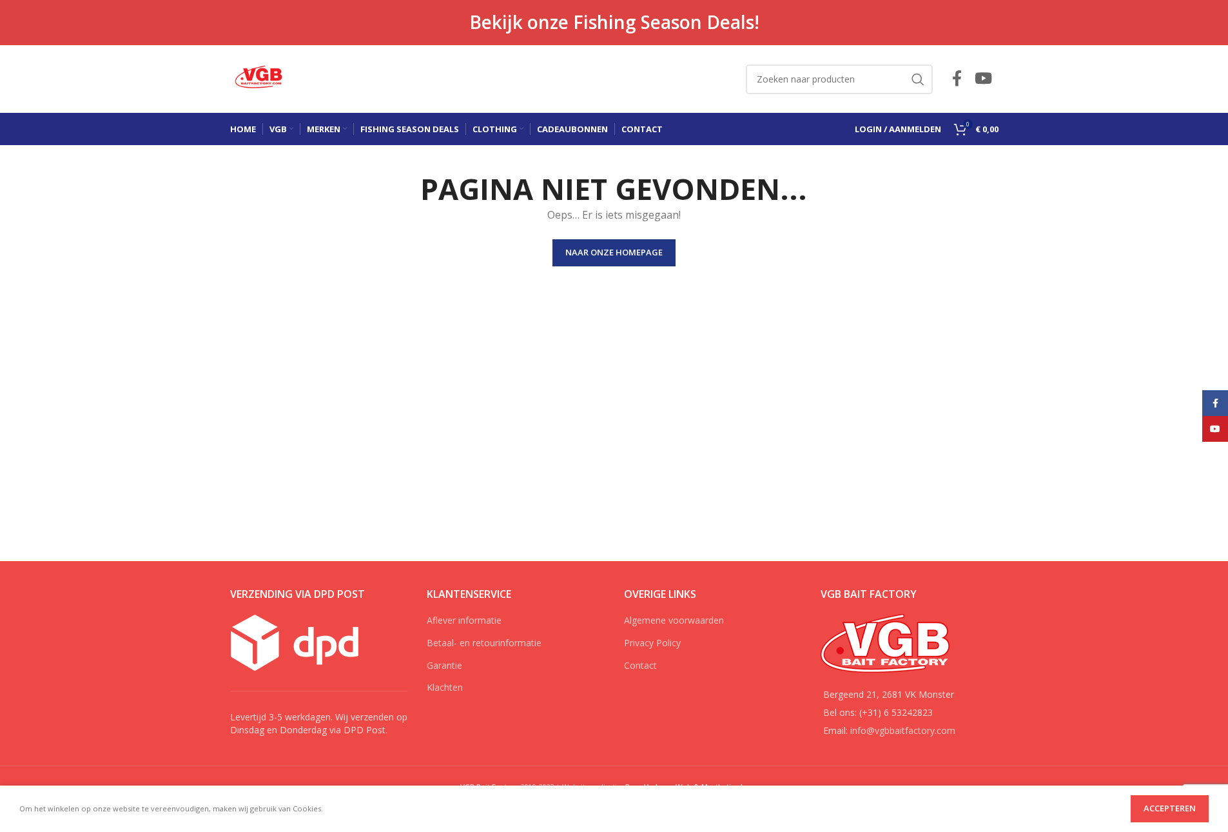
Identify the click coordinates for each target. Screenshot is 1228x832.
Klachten (445, 687)
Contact (640, 665)
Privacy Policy (652, 643)
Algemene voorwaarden (674, 620)
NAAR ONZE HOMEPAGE (614, 252)
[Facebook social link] (957, 79)
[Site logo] (260, 78)
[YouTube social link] (983, 79)
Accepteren (1170, 808)
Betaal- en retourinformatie (484, 643)
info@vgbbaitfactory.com (902, 730)
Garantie (444, 665)
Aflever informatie (464, 620)
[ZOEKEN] (918, 79)
